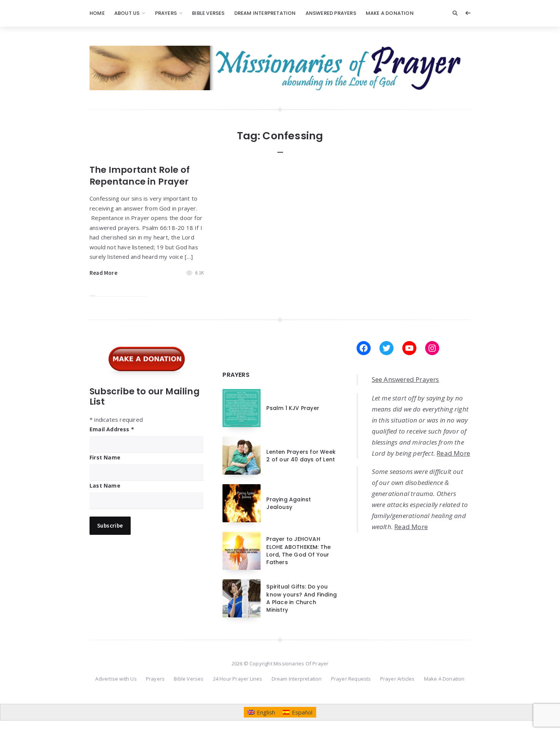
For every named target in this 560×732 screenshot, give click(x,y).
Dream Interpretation (265, 13)
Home (97, 13)
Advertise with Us (115, 678)
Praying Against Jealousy (288, 503)
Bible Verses (208, 13)
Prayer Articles (397, 678)
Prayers (166, 13)
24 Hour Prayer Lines (237, 678)
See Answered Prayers (405, 379)
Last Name (105, 485)
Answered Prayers (331, 13)
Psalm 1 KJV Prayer (292, 408)
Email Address (112, 429)
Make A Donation (390, 13)
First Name (105, 457)
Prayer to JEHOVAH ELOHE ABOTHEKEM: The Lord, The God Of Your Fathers (298, 550)
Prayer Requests (351, 678)
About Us (127, 13)
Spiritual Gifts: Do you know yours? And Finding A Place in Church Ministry (301, 598)
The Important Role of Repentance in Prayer (140, 176)
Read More (103, 272)
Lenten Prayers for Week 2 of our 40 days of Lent (301, 455)
